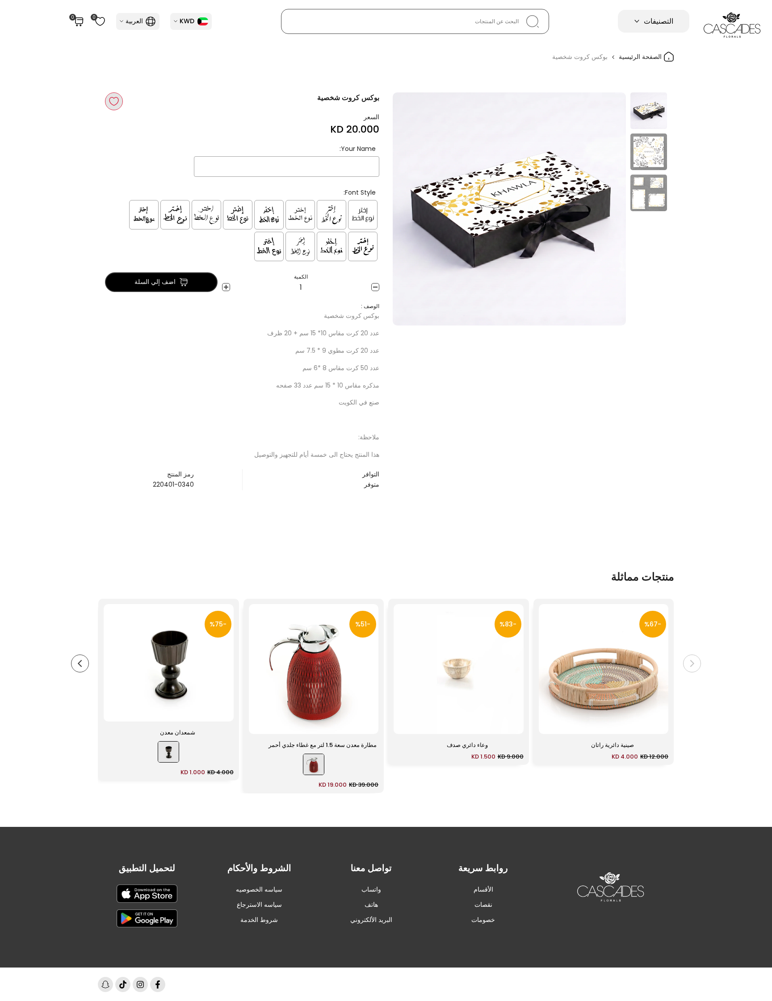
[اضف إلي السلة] (551, 723)
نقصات (483, 904)
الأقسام (483, 889)
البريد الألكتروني (371, 919)
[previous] (608, 209)
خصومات (483, 919)
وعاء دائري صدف (467, 745)
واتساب (371, 889)
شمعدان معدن (177, 732)
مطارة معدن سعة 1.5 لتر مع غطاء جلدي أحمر (323, 745)
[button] (114, 101)
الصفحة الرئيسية (641, 56)
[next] (411, 209)
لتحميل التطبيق (147, 868)
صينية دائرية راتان (612, 745)
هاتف (371, 904)
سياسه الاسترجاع (259, 904)
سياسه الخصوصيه (259, 889)
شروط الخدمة (259, 919)
